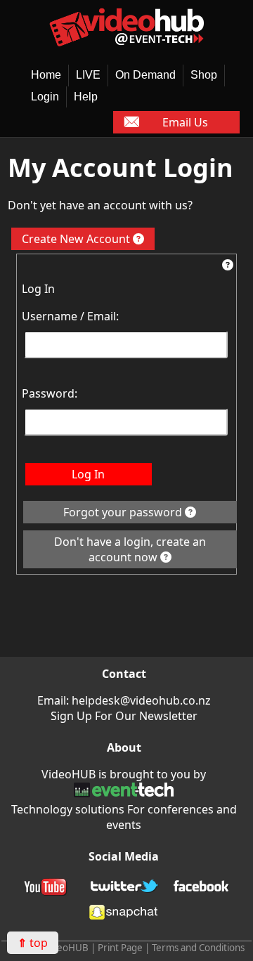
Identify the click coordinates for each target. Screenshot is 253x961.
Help (86, 97)
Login (45, 97)
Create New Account (77, 239)
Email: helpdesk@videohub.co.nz (124, 700)
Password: (49, 393)
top (33, 942)
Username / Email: (70, 316)
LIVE (88, 75)
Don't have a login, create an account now (130, 549)
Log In (88, 474)
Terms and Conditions (198, 947)
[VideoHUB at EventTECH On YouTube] (46, 888)
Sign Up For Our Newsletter (124, 716)
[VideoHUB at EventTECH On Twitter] (124, 888)
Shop (203, 75)
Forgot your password (124, 512)
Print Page (120, 947)
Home (46, 75)
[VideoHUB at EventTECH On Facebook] (202, 888)
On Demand (145, 75)
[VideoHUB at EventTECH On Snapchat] (124, 913)
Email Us (185, 122)
